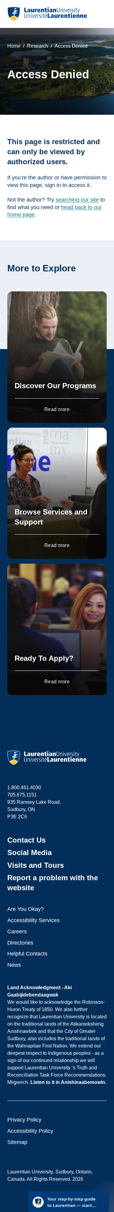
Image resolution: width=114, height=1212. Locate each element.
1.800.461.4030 (24, 787)
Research (37, 46)
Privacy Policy (24, 1120)
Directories (20, 943)
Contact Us (26, 840)
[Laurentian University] (47, 14)
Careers (17, 932)
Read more (57, 409)
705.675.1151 (22, 794)
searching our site (77, 200)
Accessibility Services (33, 920)
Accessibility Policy (30, 1131)
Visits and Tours (35, 865)
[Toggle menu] (102, 14)
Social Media (29, 852)
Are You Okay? (25, 909)
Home (13, 46)
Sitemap (17, 1142)
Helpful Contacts (27, 954)
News (14, 965)
